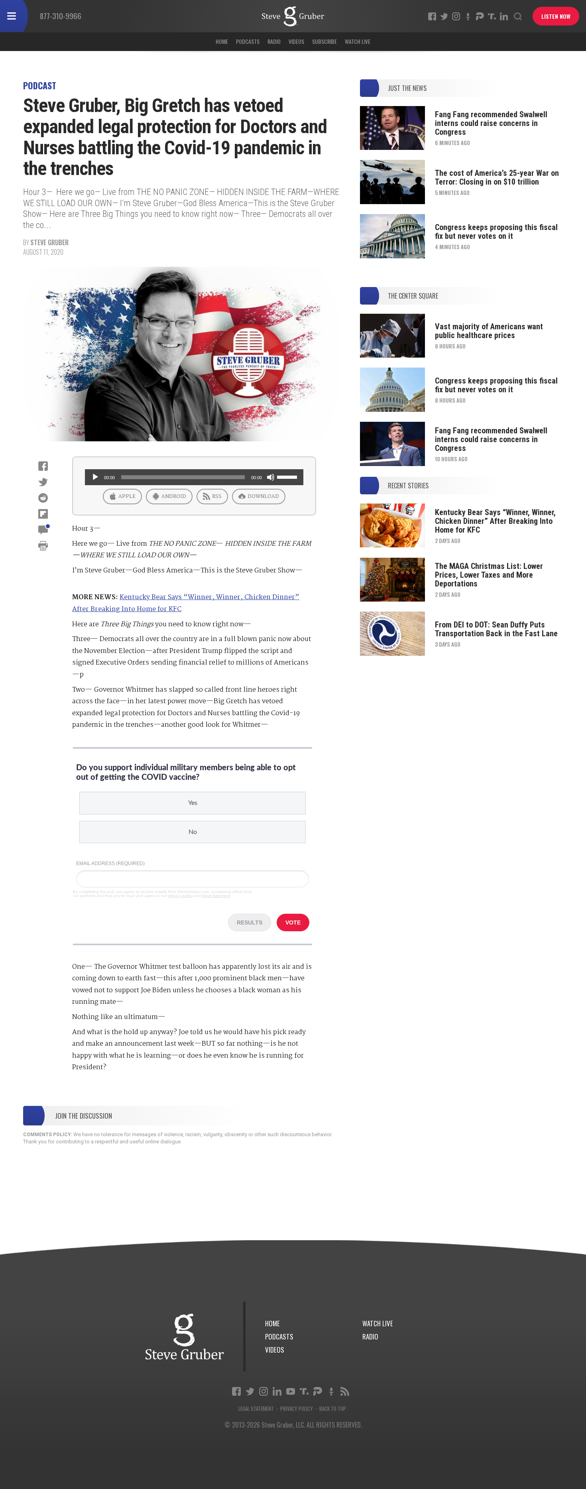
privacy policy (180, 895)
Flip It (43, 514)
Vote (293, 922)
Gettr (468, 16)
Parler (480, 16)
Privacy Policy (296, 1408)
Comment (43, 530)
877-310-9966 (60, 15)
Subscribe (324, 41)
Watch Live (357, 41)
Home (222, 41)
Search (518, 16)
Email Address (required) (110, 863)
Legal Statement (256, 1408)
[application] (194, 477)
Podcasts (248, 41)
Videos (296, 41)
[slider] (288, 476)
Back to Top (332, 1408)
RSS (216, 496)
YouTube (290, 1391)
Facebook (432, 16)
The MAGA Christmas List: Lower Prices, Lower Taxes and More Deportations (489, 574)
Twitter (444, 16)
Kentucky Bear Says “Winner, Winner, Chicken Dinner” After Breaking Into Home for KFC (495, 521)
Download (262, 496)
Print (43, 546)
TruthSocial (492, 16)
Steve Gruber (49, 242)
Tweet (43, 482)
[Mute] (271, 477)
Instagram (456, 16)
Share (43, 466)
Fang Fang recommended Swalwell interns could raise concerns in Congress (491, 123)
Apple (126, 496)
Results (249, 922)
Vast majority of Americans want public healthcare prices (489, 331)
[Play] (95, 477)
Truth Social (304, 1391)
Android (173, 496)
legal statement (216, 895)
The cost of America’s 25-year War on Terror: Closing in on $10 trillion (497, 177)
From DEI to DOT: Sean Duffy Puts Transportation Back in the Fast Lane (496, 629)
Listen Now (555, 16)
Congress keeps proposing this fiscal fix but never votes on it (496, 231)
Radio (274, 41)
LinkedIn (504, 16)
